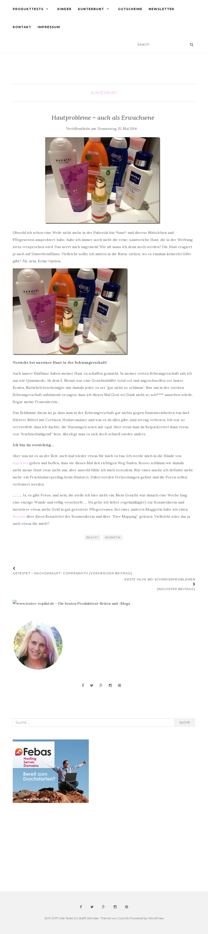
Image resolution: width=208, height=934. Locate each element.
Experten (20, 463)
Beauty (92, 537)
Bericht (19, 516)
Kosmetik (112, 537)
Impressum (49, 27)
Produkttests (28, 9)
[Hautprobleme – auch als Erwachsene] (103, 180)
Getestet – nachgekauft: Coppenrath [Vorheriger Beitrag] (72, 573)
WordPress (156, 918)
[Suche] (191, 44)
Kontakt (22, 27)
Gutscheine (130, 9)
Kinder (64, 9)
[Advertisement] (51, 847)
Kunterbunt (91, 9)
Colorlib (123, 918)
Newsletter (161, 9)
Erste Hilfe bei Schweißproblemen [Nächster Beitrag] (160, 584)
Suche (184, 722)
